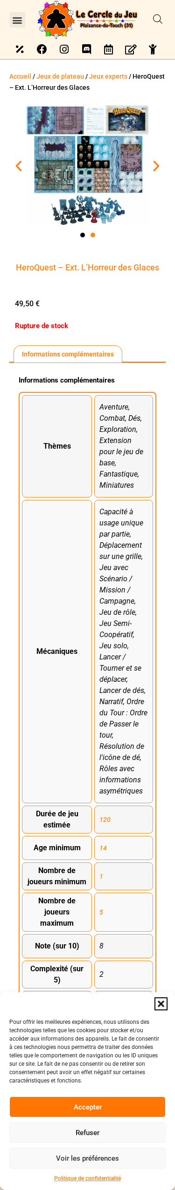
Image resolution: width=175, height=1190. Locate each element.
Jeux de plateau (60, 76)
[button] (161, 1003)
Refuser (87, 1133)
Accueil (20, 76)
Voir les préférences (87, 1158)
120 (105, 819)
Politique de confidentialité (87, 1178)
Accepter (88, 1107)
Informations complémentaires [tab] (68, 354)
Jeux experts (108, 76)
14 (103, 848)
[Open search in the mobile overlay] (157, 19)
